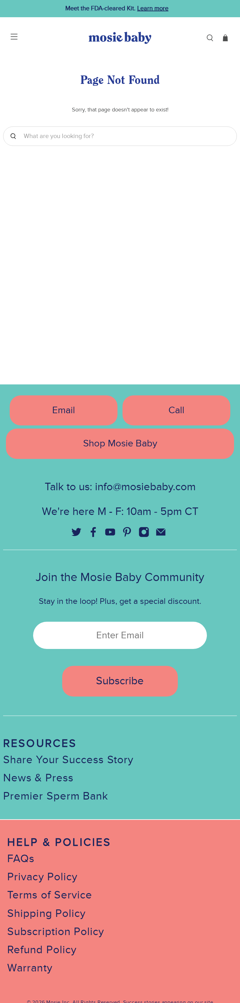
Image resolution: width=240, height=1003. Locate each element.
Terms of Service (49, 895)
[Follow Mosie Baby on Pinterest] (127, 534)
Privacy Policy (42, 877)
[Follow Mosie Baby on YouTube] (110, 534)
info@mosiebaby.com (145, 487)
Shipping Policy (46, 913)
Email (63, 410)
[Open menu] (7, 38)
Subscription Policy (55, 931)
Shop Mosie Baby (120, 443)
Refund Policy (42, 950)
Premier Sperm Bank (55, 796)
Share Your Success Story (68, 760)
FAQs (20, 858)
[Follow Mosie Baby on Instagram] (144, 534)
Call (176, 410)
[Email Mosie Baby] (161, 534)
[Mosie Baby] (120, 38)
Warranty (29, 968)
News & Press (38, 778)
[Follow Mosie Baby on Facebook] (93, 534)
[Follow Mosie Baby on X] (76, 534)
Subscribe (120, 681)
